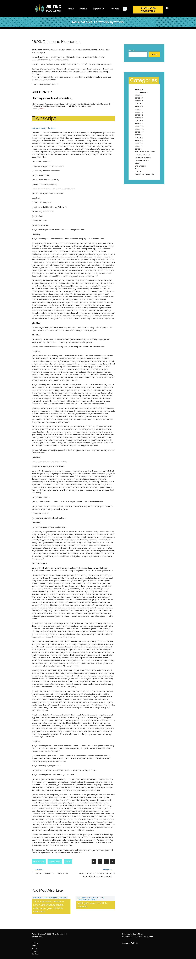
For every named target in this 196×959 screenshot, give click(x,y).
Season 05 (82, 898)
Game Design (54, 861)
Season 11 (139, 121)
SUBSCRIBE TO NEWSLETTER (148, 9)
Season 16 (139, 106)
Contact (35, 954)
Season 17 (139, 104)
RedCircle (41, 108)
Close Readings (141, 92)
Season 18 (139, 101)
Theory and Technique (57, 898)
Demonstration (142, 160)
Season (138, 172)
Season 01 (139, 149)
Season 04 (139, 140)
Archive (35, 943)
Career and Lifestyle (95, 898)
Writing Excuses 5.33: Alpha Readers (93, 905)
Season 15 (37, 898)
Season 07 (139, 132)
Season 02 (139, 146)
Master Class (38, 861)
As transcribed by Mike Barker (44, 128)
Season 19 (139, 89)
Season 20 (139, 95)
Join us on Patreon (130, 943)
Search (132, 50)
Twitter (138, 937)
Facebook (126, 937)
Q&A (136, 169)
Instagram (148, 937)
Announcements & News (145, 152)
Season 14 (139, 112)
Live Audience (140, 166)
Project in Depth (142, 155)
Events (34, 951)
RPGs (68, 861)
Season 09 (139, 126)
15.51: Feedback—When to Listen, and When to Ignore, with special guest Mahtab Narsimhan (48, 906)
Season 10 (139, 123)
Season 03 (139, 143)
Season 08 (139, 129)
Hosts (34, 946)
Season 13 (139, 115)
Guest (44, 898)
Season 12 (139, 118)
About (34, 948)
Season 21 (139, 98)
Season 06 (139, 135)
